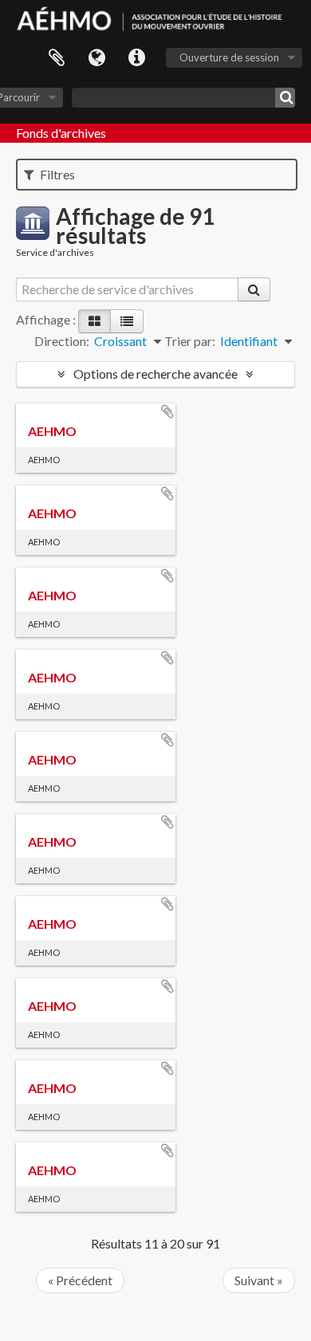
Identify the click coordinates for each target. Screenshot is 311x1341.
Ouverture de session (229, 57)
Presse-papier (57, 58)
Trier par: (189, 340)
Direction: (61, 340)
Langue (96, 58)
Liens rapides (136, 58)
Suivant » (258, 1280)
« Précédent (80, 1280)
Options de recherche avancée (155, 373)
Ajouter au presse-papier (167, 411)
